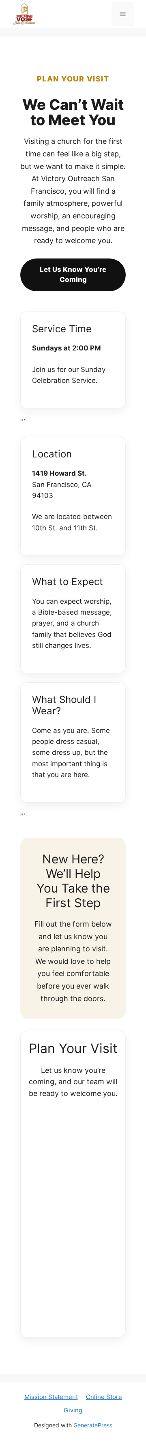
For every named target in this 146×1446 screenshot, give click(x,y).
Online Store (104, 1397)
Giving (73, 1410)
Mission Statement (51, 1397)
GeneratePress (92, 1425)
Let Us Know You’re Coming (73, 274)
